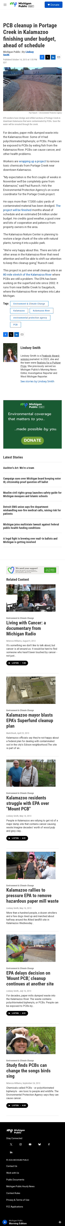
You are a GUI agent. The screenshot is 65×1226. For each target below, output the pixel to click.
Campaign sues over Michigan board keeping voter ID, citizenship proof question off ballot (32, 480)
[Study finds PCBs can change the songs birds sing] (31, 1040)
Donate (54, 4)
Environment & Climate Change (29, 303)
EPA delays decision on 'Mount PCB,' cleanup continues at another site (30, 978)
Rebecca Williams (14, 641)
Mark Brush (11, 733)
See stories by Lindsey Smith (37, 381)
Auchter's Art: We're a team (18, 467)
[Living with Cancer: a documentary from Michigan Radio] (31, 598)
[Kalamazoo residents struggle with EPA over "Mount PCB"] (31, 773)
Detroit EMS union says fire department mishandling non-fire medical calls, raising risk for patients (32, 510)
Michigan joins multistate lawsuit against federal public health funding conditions (31, 526)
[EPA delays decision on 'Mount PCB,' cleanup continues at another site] (31, 948)
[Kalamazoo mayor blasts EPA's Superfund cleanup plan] (31, 690)
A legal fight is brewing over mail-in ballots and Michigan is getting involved (30, 540)
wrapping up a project (33, 161)
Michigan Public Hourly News (20, 1186)
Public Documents (15, 1180)
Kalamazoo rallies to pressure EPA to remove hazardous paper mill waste (32, 895)
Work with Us (12, 1173)
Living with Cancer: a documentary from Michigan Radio (26, 628)
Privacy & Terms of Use (17, 1200)
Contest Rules (13, 1193)
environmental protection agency (30, 317)
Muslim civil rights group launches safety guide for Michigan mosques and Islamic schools (32, 494)
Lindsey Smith (31, 348)
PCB (15, 324)
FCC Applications (14, 1207)
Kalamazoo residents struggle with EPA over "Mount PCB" (27, 803)
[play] (5, 1222)
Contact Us (11, 1166)
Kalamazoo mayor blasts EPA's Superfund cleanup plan (29, 720)
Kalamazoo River (41, 310)
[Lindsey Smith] (10, 352)
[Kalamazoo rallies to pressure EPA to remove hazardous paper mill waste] (31, 865)
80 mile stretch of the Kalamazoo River (27, 274)
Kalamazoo (19, 310)
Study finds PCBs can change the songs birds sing (28, 1070)
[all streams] (61, 1222)
